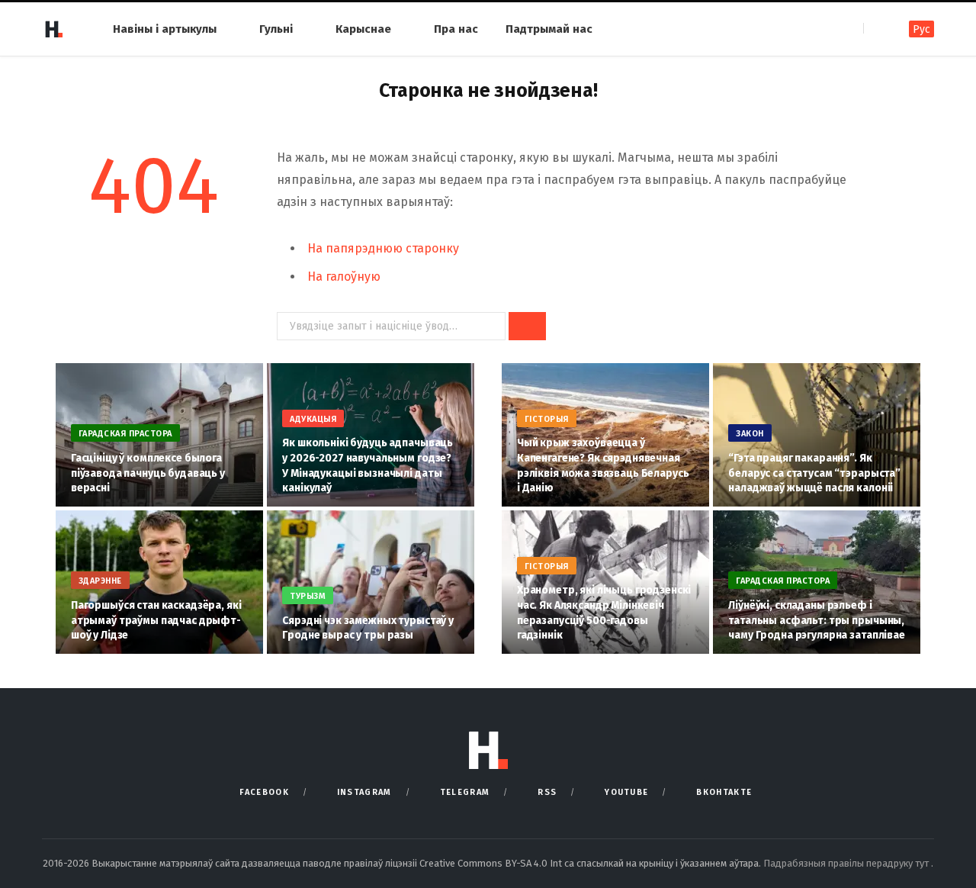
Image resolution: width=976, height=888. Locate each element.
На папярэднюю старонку (383, 248)
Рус (921, 29)
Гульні (276, 29)
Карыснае (363, 29)
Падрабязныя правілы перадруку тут (847, 863)
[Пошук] (876, 28)
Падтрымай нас (549, 29)
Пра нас (456, 29)
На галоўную (343, 276)
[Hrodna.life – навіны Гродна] (53, 29)
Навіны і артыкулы (165, 29)
